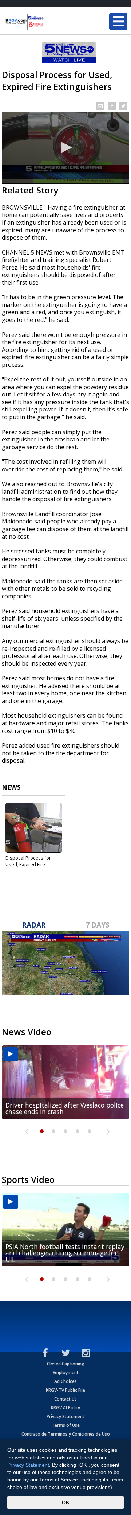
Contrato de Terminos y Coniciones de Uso (65, 1434)
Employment (66, 1372)
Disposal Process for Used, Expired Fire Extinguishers (28, 864)
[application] (65, 148)
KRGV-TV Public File (65, 1390)
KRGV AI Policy (65, 1408)
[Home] (49, 22)
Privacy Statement (65, 1416)
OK (66, 1502)
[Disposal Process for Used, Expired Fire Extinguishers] (33, 828)
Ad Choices (65, 1381)
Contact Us (65, 1399)
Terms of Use (66, 1425)
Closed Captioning (65, 1364)
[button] (65, 147)
